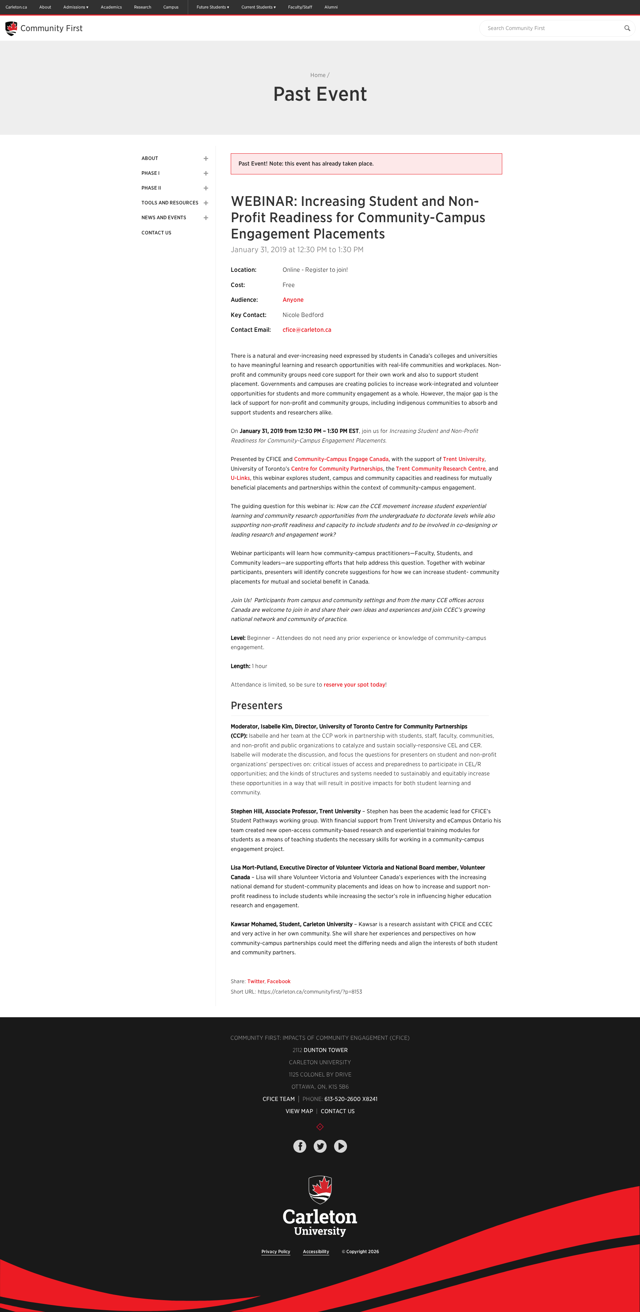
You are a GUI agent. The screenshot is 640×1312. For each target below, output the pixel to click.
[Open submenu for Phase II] (206, 188)
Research (142, 7)
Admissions (74, 7)
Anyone (293, 299)
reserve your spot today (354, 684)
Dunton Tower (326, 1050)
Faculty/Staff (300, 7)
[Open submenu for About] (206, 158)
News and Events (163, 217)
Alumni (331, 7)
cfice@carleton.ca (307, 329)
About (45, 7)
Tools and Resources (170, 203)
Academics (111, 7)
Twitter (255, 981)
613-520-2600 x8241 (350, 1099)
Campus (171, 7)
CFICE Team (279, 1099)
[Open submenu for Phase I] (206, 173)
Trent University (463, 459)
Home (318, 75)
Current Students (257, 7)
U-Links (240, 478)
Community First (51, 28)
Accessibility (316, 1251)
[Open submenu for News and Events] (206, 218)
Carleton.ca (16, 7)
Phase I (150, 173)
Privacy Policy (275, 1251)
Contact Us (156, 233)
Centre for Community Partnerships (337, 468)
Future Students (211, 7)
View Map (299, 1111)
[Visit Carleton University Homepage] (320, 1207)
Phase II (151, 188)
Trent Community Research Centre (441, 468)
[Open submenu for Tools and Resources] (206, 203)
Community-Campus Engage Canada (341, 459)
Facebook (279, 981)
